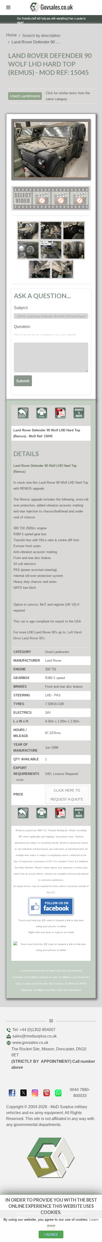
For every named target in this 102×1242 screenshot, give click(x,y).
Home (11, 35)
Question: (45, 330)
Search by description (41, 35)
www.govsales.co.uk (30, 1042)
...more (18, 780)
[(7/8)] (39, 269)
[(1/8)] (28, 230)
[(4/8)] (28, 249)
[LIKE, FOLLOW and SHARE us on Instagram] (35, 1092)
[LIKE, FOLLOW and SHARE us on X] (23, 1092)
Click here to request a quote (67, 794)
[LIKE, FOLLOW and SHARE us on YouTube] (46, 1092)
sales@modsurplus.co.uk (34, 1036)
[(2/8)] (51, 230)
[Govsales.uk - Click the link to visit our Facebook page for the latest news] (51, 906)
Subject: (21, 308)
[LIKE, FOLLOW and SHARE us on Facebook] (12, 1092)
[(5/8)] (51, 249)
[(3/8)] (74, 230)
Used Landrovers (25, 96)
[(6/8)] (74, 249)
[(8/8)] (62, 269)
